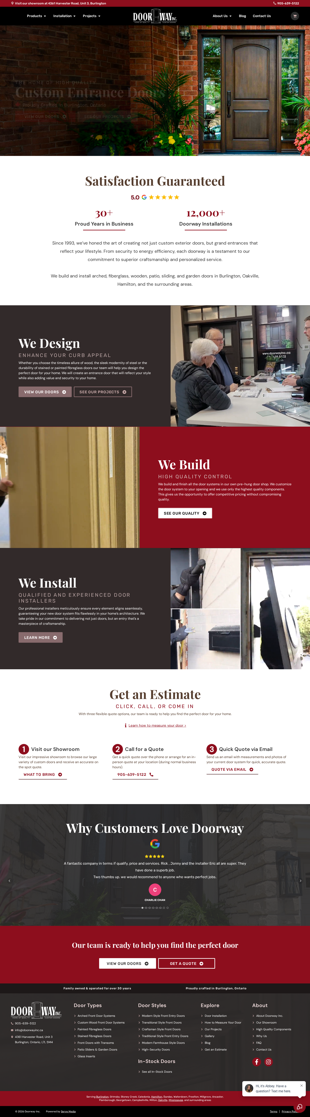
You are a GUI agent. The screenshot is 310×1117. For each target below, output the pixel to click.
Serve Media (68, 1111)
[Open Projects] (99, 16)
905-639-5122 (288, 3)
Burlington (102, 1096)
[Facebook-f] (256, 1061)
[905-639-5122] (274, 3)
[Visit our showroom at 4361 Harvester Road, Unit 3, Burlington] (12, 3)
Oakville (162, 1100)
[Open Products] (45, 16)
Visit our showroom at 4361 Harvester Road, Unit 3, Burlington (60, 3)
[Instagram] (268, 1061)
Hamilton (156, 1096)
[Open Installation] (74, 16)
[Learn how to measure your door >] (126, 725)
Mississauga (176, 1100)
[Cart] (295, 16)
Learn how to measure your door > (157, 725)
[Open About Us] (230, 16)
